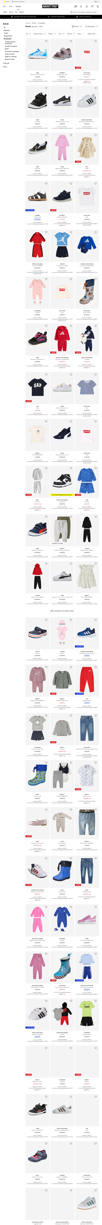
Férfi (10, 6)
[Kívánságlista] (92, 6)
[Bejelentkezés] (81, 6)
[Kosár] (98, 6)
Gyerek (18, 6)
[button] (77, 26)
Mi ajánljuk (41, 23)
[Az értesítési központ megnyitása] (86, 6)
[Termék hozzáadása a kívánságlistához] (46, 41)
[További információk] (37, 82)
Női (4, 6)
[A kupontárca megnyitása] (75, 6)
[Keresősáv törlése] (98, 12)
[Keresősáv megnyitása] (71, 12)
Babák (34, 23)
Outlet (7, 1)
